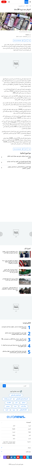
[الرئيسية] (30, 6)
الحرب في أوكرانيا (8, 399)
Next (27, 6)
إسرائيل (23, 403)
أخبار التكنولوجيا (21, 6)
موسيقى (8, 406)
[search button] (4, 385)
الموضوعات (28, 422)
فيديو (29, 439)
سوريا (14, 410)
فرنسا (15, 406)
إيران (16, 403)
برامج (14, 439)
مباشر (3, 1)
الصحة (6, 410)
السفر (30, 435)
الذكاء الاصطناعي (23, 410)
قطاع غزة (9, 403)
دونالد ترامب (23, 406)
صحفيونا (29, 442)
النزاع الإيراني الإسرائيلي (16, 395)
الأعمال (29, 429)
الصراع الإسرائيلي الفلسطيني (22, 399)
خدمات (29, 448)
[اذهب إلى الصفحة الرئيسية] (26, 2)
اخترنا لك (27, 248)
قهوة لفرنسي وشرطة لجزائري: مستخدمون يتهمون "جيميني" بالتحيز (19, 167)
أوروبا (29, 426)
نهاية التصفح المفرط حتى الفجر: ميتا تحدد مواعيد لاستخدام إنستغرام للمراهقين (19, 162)
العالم (14, 426)
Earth (13, 429)
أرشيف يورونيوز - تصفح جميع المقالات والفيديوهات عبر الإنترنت (8, 442)
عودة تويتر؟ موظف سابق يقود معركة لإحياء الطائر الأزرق (19, 157)
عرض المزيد (28, 452)
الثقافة (14, 435)
